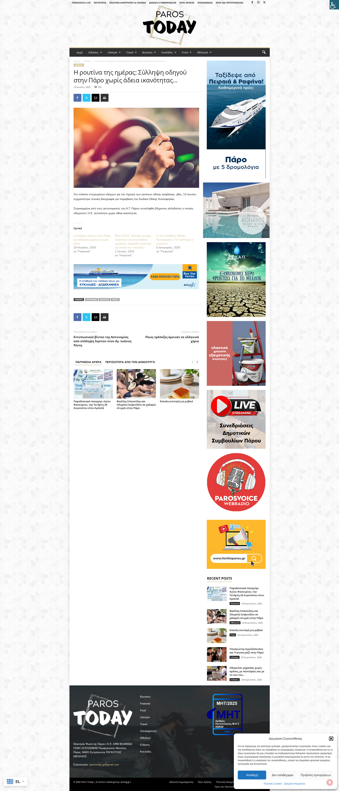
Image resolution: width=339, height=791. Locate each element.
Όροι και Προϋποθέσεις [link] (229, 2)
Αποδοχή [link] (252, 775)
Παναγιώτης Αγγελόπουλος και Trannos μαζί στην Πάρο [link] (247, 650)
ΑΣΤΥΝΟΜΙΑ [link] (92, 299)
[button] (331, 739)
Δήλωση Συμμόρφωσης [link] (162, 2)
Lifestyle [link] (112, 52)
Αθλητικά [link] (202, 52)
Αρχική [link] (77, 61)
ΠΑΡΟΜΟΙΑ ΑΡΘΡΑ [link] (88, 362)
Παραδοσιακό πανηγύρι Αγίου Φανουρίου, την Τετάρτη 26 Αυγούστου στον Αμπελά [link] (92, 405)
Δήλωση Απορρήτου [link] (294, 783)
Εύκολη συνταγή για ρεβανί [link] (176, 401)
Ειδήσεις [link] (93, 52)
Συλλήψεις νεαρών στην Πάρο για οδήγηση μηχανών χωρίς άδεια (92, 239)
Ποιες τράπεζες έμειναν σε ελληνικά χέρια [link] (172, 339)
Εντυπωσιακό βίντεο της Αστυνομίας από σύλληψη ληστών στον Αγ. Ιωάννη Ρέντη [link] (102, 341)
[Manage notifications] (330, 782)
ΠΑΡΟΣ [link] (115, 299)
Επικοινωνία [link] (205, 2)
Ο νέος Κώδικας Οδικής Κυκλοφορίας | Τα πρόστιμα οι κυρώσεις (174, 239)
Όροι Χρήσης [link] (187, 2)
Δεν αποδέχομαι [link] (282, 775)
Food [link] (185, 52)
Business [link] (147, 52)
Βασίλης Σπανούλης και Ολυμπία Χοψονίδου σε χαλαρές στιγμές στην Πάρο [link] (136, 405)
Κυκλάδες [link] (167, 52)
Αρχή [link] (80, 52)
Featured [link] (235, 603)
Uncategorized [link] (148, 731)
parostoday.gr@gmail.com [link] (104, 764)
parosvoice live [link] (81, 2)
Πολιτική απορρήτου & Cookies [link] (127, 2)
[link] (334, 4)
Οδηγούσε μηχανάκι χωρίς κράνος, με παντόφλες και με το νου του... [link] (247, 671)
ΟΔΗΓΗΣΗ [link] (104, 299)
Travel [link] (129, 52)
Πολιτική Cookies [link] (273, 783)
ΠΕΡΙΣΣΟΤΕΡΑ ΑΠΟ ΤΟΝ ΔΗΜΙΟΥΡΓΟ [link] (130, 362)
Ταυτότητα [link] (100, 2)
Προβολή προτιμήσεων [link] (316, 775)
